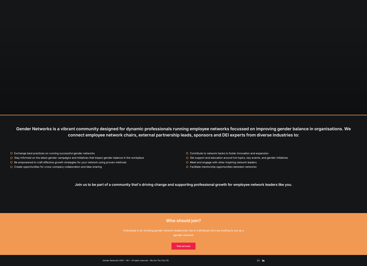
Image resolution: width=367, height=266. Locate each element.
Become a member (340, 12)
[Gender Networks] (19, 12)
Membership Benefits (315, 12)
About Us (295, 12)
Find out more (183, 246)
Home (284, 12)
